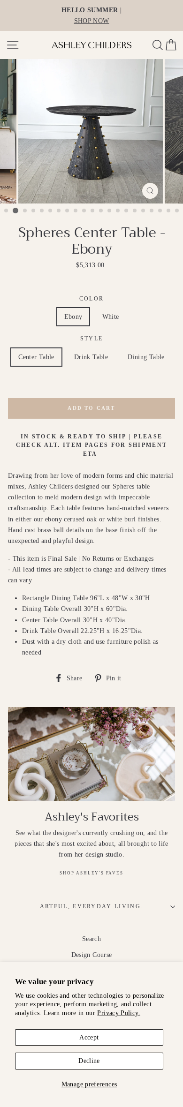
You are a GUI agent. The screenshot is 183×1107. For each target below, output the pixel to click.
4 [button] (33, 211)
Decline (89, 1060)
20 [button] (169, 211)
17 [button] (143, 211)
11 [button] (93, 211)
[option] (91, 15)
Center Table (36, 357)
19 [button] (160, 211)
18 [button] (152, 211)
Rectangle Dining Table (92, 380)
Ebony (73, 316)
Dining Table (146, 357)
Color (91, 299)
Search (91, 938)
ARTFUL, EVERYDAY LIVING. (92, 907)
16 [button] (135, 211)
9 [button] (76, 211)
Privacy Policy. (118, 1013)
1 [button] (6, 211)
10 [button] (84, 211)
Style (91, 339)
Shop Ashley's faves (91, 873)
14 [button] (118, 211)
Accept (89, 1037)
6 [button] (50, 211)
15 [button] (126, 211)
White (110, 316)
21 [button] (177, 211)
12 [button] (101, 211)
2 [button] (15, 210)
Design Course (91, 954)
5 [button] (42, 211)
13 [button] (109, 211)
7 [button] (59, 211)
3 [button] (25, 211)
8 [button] (67, 211)
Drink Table (91, 357)
